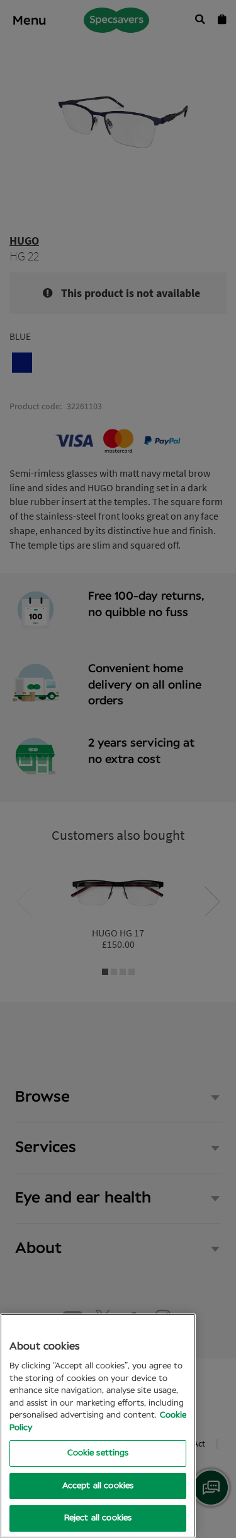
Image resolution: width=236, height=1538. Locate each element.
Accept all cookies (97, 1486)
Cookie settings (98, 1453)
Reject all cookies (98, 1518)
